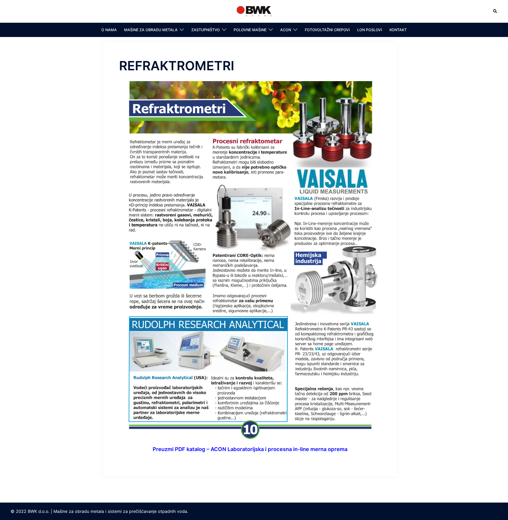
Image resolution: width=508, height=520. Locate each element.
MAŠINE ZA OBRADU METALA (151, 29)
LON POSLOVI (369, 29)
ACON (285, 29)
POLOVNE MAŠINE (250, 29)
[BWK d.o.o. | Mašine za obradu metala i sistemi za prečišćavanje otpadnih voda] (254, 10)
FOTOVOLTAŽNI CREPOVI (327, 29)
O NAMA (109, 29)
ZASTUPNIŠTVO (205, 29)
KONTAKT (398, 29)
